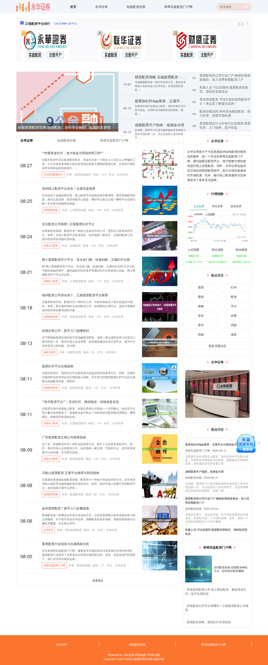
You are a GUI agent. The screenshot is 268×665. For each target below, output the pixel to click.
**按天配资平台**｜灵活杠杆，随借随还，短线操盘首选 (80, 401)
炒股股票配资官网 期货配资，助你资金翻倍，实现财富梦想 (64, 127)
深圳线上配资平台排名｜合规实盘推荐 (68, 188)
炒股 (234, 315)
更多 (241, 23)
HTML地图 (153, 655)
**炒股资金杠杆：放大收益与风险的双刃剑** (72, 153)
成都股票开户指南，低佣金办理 (159, 124)
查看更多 (97, 580)
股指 (201, 297)
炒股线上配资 (51, 281)
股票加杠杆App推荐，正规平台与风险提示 (168, 100)
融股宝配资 (50, 352)
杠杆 (234, 287)
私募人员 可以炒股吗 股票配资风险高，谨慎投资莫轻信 (224, 89)
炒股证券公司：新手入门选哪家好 (65, 330)
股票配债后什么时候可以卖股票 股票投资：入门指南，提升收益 (225, 125)
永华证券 (101, 6)
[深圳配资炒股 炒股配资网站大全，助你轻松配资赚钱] (198, 569)
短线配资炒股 (136, 6)
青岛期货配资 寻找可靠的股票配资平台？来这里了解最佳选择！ (225, 101)
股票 (201, 287)
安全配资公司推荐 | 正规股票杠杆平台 (68, 224)
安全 (201, 315)
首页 (73, 6)
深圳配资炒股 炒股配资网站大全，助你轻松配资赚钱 (231, 569)
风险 (234, 325)
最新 (234, 334)
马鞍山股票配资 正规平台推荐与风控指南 (70, 472)
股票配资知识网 (143, 659)
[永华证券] (33, 6)
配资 (234, 297)
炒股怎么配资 (51, 245)
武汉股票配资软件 (53, 174)
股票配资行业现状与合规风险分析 (65, 544)
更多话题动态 (217, 346)
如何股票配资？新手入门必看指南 (65, 508)
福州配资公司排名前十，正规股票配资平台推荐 (75, 295)
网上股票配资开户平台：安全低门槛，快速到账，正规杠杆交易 (86, 259)
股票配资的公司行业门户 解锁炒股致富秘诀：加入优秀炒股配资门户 (225, 77)
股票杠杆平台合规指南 (57, 366)
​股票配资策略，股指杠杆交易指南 (209, 622)
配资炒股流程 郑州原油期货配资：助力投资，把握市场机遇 (225, 113)
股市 (201, 325)
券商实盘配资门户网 (178, 6)
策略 (201, 306)
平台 (234, 306)
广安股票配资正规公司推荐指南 (64, 437)
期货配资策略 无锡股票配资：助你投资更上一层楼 (174, 76)
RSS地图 (140, 655)
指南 (201, 334)
